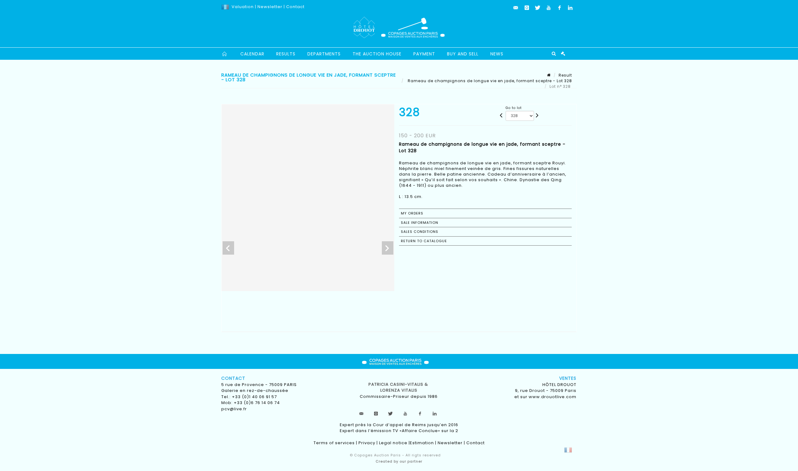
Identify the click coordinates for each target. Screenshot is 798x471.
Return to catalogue (424, 240)
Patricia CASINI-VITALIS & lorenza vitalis (398, 387)
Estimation (422, 443)
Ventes (567, 378)
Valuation (243, 7)
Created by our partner (399, 461)
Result (565, 75)
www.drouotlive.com (552, 397)
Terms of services (334, 443)
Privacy (366, 443)
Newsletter (269, 7)
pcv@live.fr (234, 409)
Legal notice (393, 443)
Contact (295, 7)
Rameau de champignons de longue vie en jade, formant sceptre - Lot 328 (489, 80)
